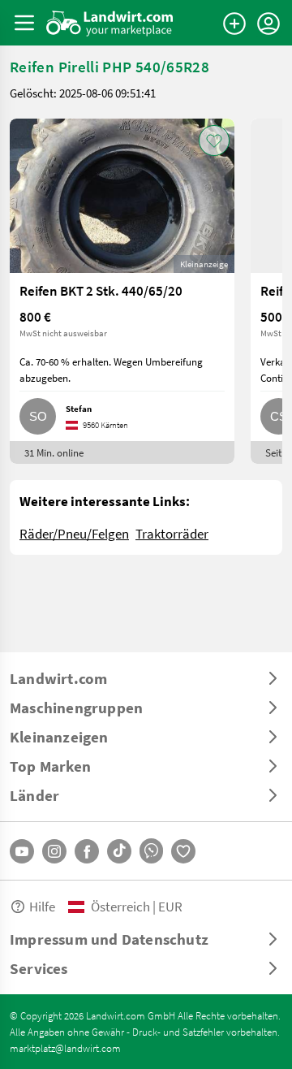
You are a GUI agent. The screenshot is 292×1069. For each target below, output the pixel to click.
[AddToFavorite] (214, 140)
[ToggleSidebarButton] (24, 23)
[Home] (109, 23)
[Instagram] (54, 851)
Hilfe (42, 906)
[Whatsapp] (151, 851)
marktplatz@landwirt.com (65, 1048)
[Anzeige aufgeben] (234, 23)
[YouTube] (22, 851)
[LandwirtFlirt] (183, 851)
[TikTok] (119, 851)
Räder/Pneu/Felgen (74, 533)
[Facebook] (87, 851)
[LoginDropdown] (268, 23)
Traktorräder (171, 533)
